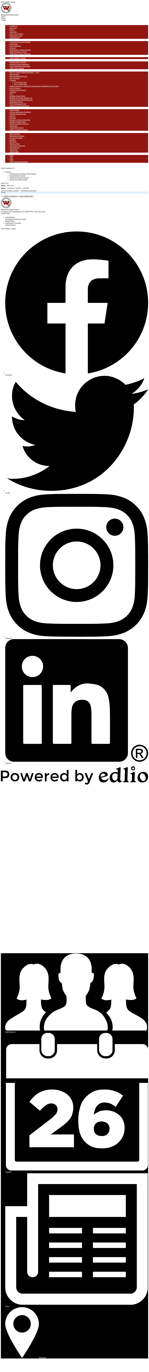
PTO (11, 94)
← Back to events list (9, 196)
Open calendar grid (26, 196)
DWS (12, 156)
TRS (11, 158)
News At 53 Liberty (16, 34)
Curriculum (13, 44)
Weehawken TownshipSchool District (13, 224)
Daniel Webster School (17, 176)
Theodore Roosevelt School (19, 178)
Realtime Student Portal (18, 122)
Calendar (13, 80)
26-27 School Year (20, 84)
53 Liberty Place (6, 211)
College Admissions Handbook (20, 112)
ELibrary (13, 48)
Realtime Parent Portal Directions (21, 100)
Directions (13, 28)
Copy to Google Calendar (10, 190)
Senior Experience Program (19, 124)
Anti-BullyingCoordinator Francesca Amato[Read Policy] (15, 219)
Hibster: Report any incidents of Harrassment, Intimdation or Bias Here (34, 86)
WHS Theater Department (19, 162)
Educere (12, 116)
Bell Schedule (14, 74)
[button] (10, 24)
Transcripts (13, 126)
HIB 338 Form (15, 134)
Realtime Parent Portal (17, 96)
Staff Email (13, 150)
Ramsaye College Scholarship (20, 120)
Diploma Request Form (18, 114)
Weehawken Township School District (23, 174)
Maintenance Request (17, 136)
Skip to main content (8, 2)
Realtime (13, 140)
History (12, 30)
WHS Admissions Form (18, 104)
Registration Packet (16, 102)
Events (3, 192)
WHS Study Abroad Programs (20, 54)
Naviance (13, 92)
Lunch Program (15, 88)
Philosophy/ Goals (16, 36)
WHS (12, 160)
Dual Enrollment (15, 46)
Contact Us (13, 26)
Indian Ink (13, 32)
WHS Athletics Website (18, 58)
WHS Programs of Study (18, 52)
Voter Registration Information (20, 66)
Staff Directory (15, 38)
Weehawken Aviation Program (20, 50)
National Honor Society (18, 62)
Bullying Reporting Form (18, 76)
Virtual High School (16, 128)
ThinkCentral (14, 152)
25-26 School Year (20, 82)
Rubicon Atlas (14, 144)
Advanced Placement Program (20, 42)
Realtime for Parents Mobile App (21, 98)
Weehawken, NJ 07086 (21, 211)
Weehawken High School (18, 180)
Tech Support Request (17, 146)
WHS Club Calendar (17, 68)
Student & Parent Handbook (19, 64)
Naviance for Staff (16, 138)
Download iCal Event (28, 190)
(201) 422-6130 (39, 211)
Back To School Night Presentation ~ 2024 (24, 72)
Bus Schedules (15, 78)
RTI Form (13, 142)
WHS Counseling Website (19, 130)
